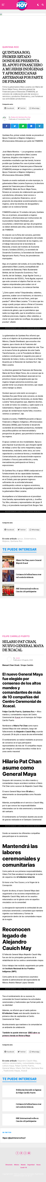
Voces (38, 1165)
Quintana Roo (16, 541)
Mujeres (5, 541)
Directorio (9, 1165)
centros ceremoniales (11, 1063)
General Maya (8, 1068)
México (16, 1165)
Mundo (23, 1165)
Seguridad (31, 1165)
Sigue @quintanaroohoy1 (14, 1138)
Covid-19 (23, 1167)
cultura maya (8, 1066)
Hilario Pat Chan (23, 1068)
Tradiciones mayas (11, 1071)
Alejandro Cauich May (27, 1061)
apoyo (20, 539)
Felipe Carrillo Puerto (24, 1066)
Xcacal (17, 717)
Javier (18, 658)
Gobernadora (30, 539)
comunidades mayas (32, 1063)
